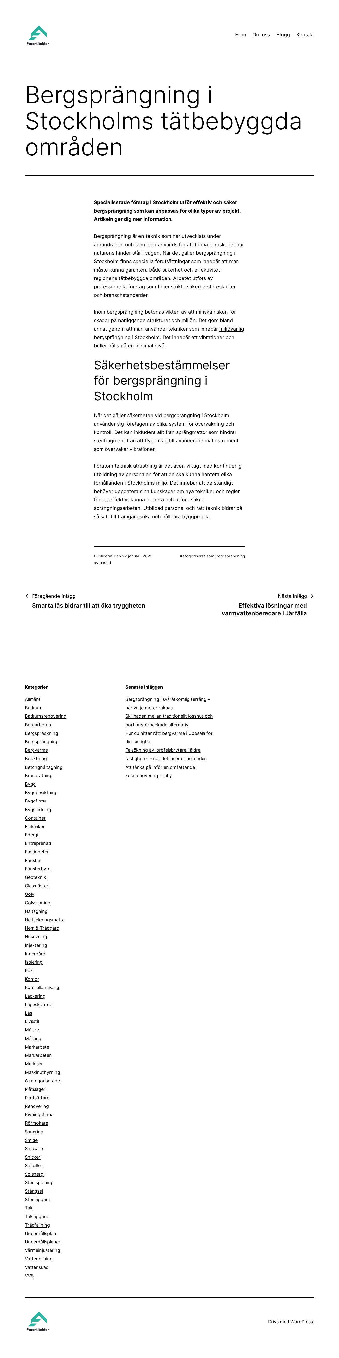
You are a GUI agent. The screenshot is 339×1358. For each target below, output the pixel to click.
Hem (240, 35)
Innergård (35, 953)
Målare (32, 1029)
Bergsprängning (230, 556)
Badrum (33, 707)
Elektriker (35, 826)
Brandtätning (39, 775)
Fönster (33, 860)
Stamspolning (39, 1182)
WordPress (301, 1321)
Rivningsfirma (39, 1114)
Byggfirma (36, 800)
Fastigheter (37, 851)
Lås (28, 1013)
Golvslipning (37, 902)
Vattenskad (37, 1267)
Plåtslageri (35, 1089)
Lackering (35, 996)
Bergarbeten (38, 724)
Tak (29, 1207)
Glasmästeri (37, 885)
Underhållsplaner (42, 1241)
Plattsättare (37, 1097)
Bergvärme (36, 750)
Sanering (34, 1131)
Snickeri (33, 1157)
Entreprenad (38, 843)
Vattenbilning (39, 1258)
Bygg (30, 784)
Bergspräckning (41, 733)
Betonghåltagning (44, 767)
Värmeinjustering (42, 1250)
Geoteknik (35, 877)
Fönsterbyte (37, 868)
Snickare (34, 1148)
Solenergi (34, 1174)
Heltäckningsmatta (45, 919)
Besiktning (36, 758)
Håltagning (36, 911)
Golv (29, 894)
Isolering (34, 962)
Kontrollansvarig (42, 987)
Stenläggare (37, 1199)
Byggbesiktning (41, 792)
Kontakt (305, 35)
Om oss (261, 35)
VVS (29, 1275)
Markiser (34, 1063)
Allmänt (33, 699)
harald (105, 562)
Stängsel (34, 1191)
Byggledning (38, 809)
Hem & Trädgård (42, 928)
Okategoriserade (42, 1080)
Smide (31, 1140)
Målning (33, 1038)
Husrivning (36, 936)
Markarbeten (38, 1055)
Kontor (32, 979)
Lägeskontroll (39, 1004)
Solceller (33, 1165)
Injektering (36, 945)
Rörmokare (36, 1123)
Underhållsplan (40, 1233)
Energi (31, 834)
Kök (29, 970)
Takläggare (36, 1216)
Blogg (283, 35)
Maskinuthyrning (42, 1072)
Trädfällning (37, 1225)
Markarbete (37, 1046)
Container (35, 818)
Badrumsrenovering (45, 716)
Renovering (37, 1106)
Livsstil (32, 1021)
